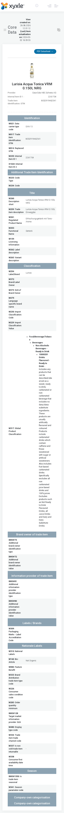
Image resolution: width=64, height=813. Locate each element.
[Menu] (5, 30)
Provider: (12, 93)
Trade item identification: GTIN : (16, 103)
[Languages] (59, 30)
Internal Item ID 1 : (16, 97)
